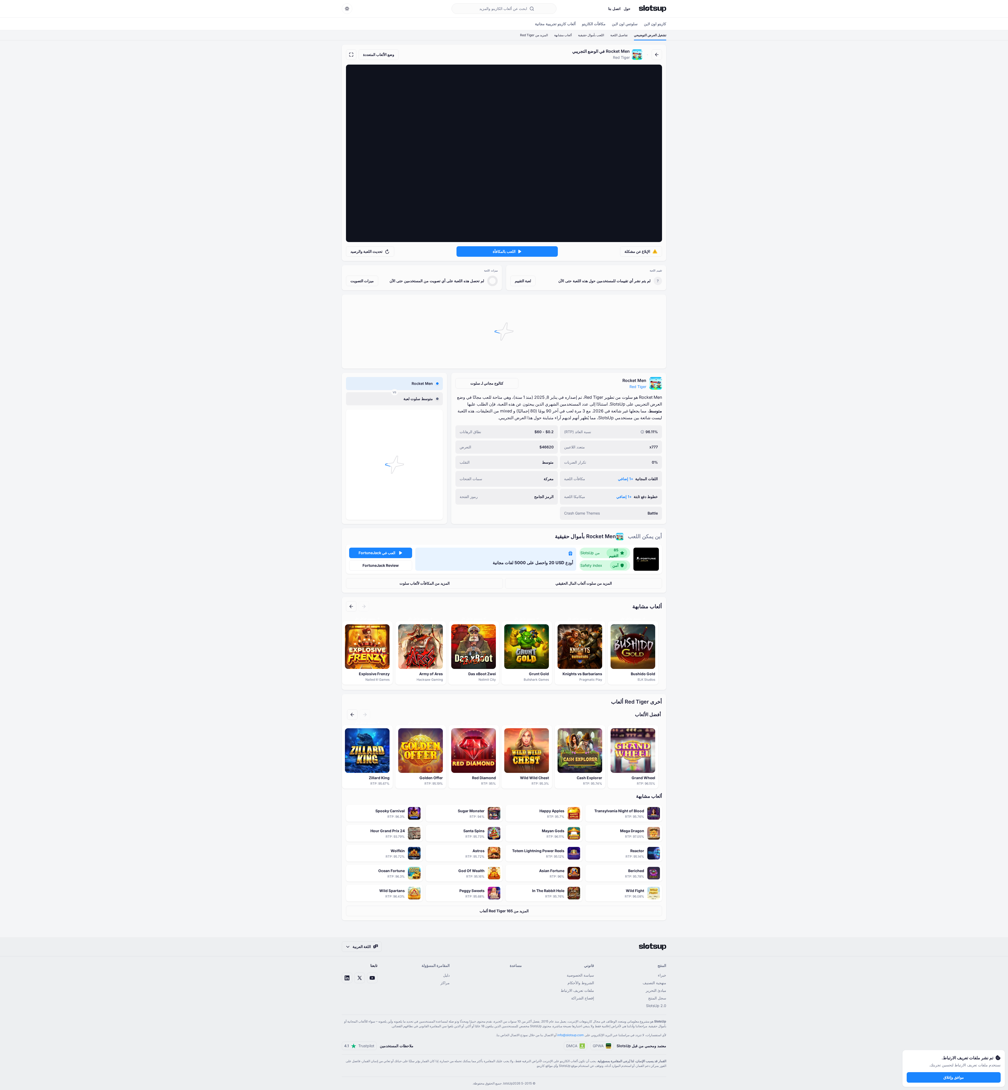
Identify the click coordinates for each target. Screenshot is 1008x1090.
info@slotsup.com (570, 1035)
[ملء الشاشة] (351, 54)
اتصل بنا (614, 8)
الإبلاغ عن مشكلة (637, 251)
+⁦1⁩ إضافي (625, 478)
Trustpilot (359, 1046)
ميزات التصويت (362, 281)
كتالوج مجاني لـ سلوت (486, 383)
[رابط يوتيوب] (372, 978)
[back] (657, 54)
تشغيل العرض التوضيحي (650, 35)
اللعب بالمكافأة (504, 251)
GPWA (598, 1046)
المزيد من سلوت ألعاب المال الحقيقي (583, 583)
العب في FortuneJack (377, 553)
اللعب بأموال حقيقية (591, 35)
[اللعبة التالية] (351, 606)
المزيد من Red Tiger (534, 35)
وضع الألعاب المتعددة (378, 54)
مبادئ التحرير (656, 990)
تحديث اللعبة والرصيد (366, 251)
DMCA (572, 1046)
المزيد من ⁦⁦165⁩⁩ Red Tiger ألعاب (504, 911)
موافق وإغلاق (953, 1077)
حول (627, 8)
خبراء (662, 975)
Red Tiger (637, 386)
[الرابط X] (359, 978)
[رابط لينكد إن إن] (347, 978)
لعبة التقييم (523, 281)
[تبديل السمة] (347, 8)
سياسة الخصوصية (580, 975)
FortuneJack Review (381, 565)
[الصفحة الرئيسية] (652, 8)
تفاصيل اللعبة (619, 35)
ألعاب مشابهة (563, 35)
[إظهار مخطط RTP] (642, 431)
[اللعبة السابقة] (364, 606)
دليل (446, 975)
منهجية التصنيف (654, 983)
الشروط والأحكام (581, 983)
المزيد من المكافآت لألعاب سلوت (425, 583)
